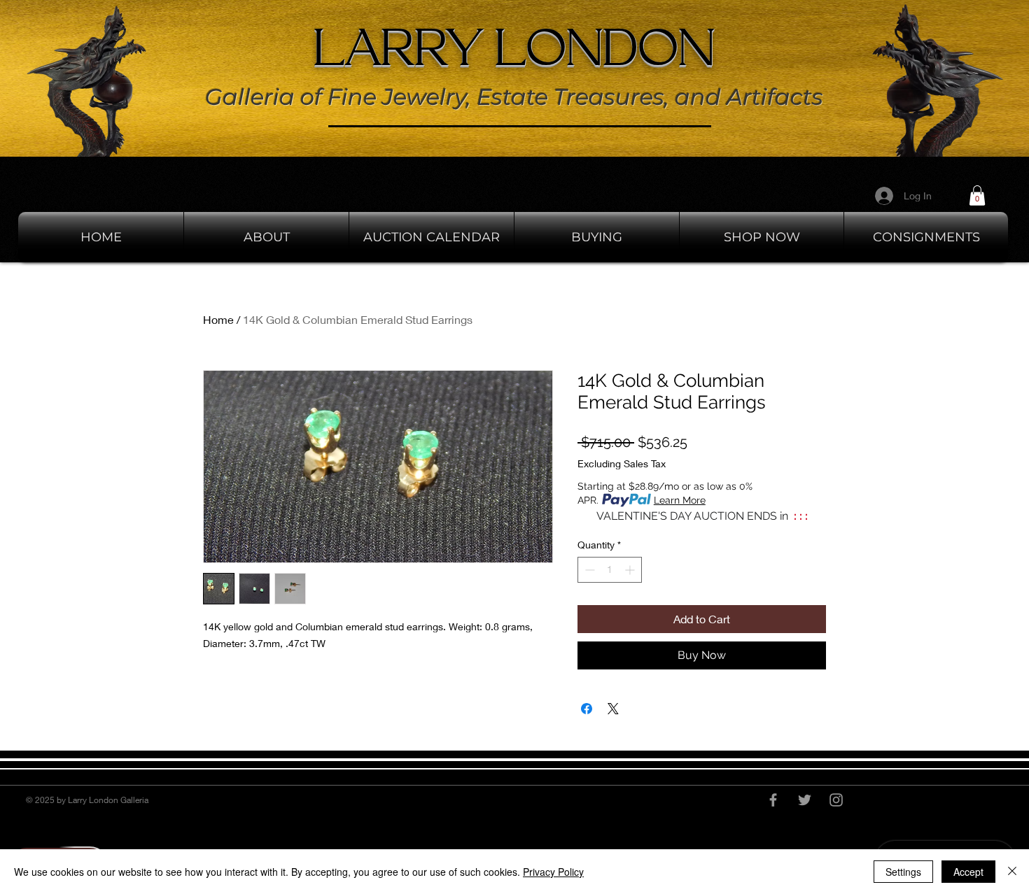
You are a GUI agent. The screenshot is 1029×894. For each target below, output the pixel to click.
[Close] (1012, 871)
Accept (968, 872)
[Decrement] (588, 570)
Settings (903, 872)
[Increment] (631, 570)
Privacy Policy (553, 872)
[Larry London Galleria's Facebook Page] (773, 800)
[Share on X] (613, 708)
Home (218, 319)
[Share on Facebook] (586, 708)
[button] (977, 195)
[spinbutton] (609, 570)
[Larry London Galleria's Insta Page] (836, 800)
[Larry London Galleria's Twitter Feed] (804, 800)
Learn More (680, 500)
